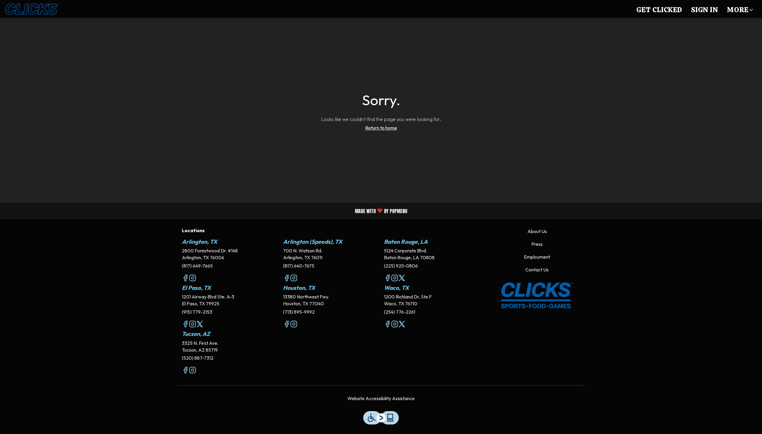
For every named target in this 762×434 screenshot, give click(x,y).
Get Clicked (659, 9)
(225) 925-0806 (401, 266)
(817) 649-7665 (197, 266)
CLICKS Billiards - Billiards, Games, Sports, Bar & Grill (537, 295)
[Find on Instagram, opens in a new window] (192, 278)
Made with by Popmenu (205, 211)
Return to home (381, 128)
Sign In (704, 9)
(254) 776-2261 (399, 312)
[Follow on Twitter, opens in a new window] (401, 278)
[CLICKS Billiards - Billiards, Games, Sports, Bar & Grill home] (31, 8)
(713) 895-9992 (299, 312)
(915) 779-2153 (197, 312)
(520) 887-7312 (197, 358)
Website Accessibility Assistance (381, 398)
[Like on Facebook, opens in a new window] (185, 278)
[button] (740, 9)
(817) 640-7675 (298, 266)
